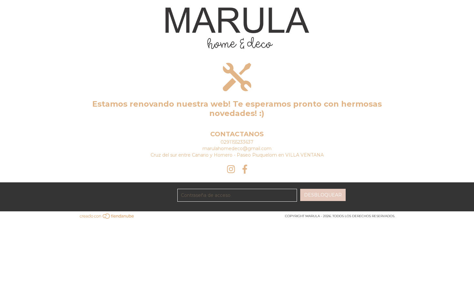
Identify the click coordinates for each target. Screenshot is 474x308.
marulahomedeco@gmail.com (237, 148)
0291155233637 (237, 142)
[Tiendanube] (107, 218)
